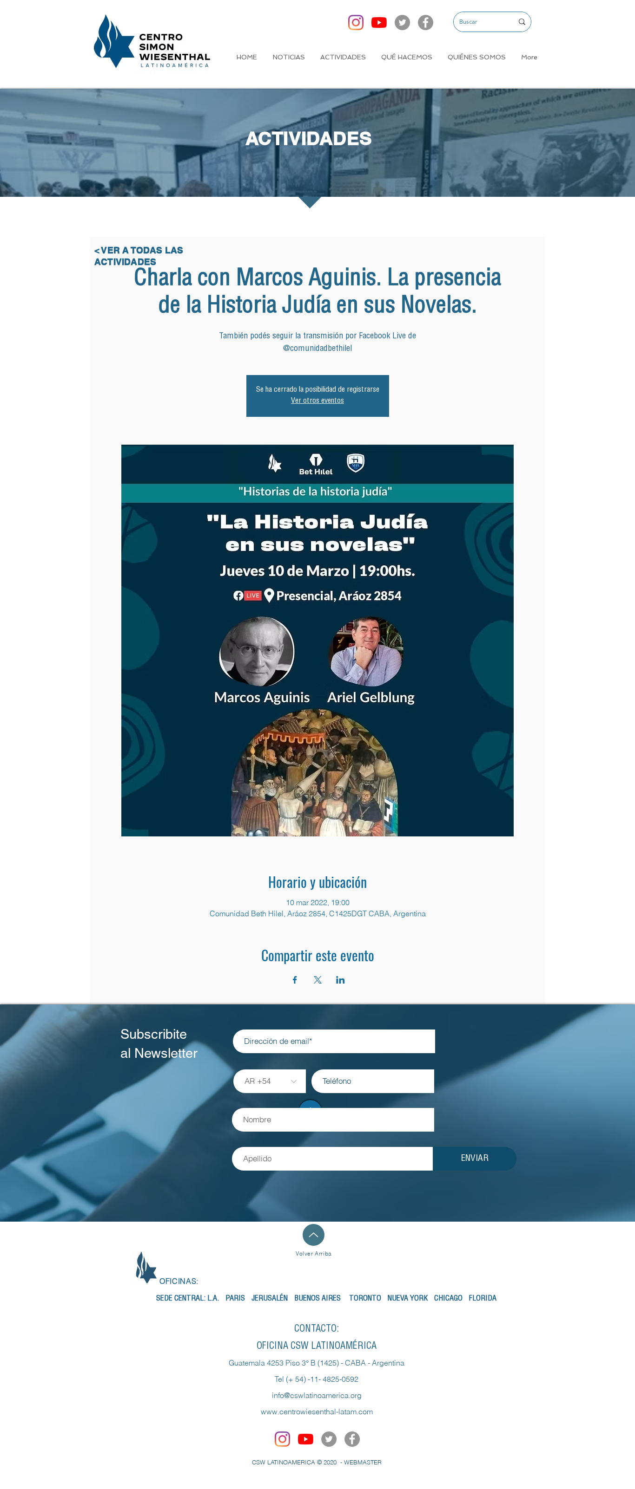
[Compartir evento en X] (317, 980)
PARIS (235, 1299)
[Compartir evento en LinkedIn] (340, 980)
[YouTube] (379, 22)
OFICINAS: (178, 1281)
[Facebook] (425, 22)
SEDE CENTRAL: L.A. (187, 1299)
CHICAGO (448, 1299)
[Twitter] (402, 22)
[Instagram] (356, 22)
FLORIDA (482, 1299)
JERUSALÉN (269, 1299)
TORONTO (365, 1299)
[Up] (313, 1235)
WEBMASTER (363, 1462)
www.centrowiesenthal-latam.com (317, 1411)
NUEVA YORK (408, 1299)
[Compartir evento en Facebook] (295, 980)
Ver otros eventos (317, 401)
